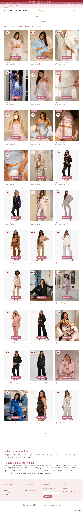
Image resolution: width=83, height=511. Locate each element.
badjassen (73, 468)
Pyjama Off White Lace (35, 183)
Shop (11, 10)
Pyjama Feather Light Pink (62, 303)
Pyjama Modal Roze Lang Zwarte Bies (64, 383)
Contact (26, 487)
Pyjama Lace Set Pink (35, 103)
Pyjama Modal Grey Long (61, 223)
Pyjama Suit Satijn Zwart (36, 343)
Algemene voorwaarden (30, 490)
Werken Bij (7, 490)
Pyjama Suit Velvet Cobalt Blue (12, 423)
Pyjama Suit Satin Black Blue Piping (39, 383)
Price (5, 26)
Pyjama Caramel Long (60, 343)
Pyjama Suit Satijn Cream (61, 423)
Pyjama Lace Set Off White (61, 103)
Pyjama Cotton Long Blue (36, 143)
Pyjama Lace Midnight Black (37, 423)
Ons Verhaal (7, 487)
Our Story (18, 10)
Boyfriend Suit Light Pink (10, 63)
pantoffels (64, 468)
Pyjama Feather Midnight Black (38, 303)
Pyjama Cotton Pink (60, 143)
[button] (79, 510)
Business (6, 494)
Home (6, 10)
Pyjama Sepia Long (9, 263)
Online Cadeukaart (9, 488)
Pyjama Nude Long (9, 303)
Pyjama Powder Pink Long (11, 343)
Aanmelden (74, 10)
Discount (39, 26)
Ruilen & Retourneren (30, 488)
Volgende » (45, 433)
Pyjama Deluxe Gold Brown (37, 263)
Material (19, 26)
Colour (12, 26)
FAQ (25, 492)
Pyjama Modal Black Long (11, 383)
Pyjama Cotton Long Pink (10, 143)
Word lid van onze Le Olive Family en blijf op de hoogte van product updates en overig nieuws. (51, 488)
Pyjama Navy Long (9, 223)
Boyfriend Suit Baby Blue (36, 63)
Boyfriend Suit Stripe (9, 103)
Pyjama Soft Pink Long (35, 223)
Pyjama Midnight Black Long (62, 183)
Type (33, 26)
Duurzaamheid (8, 496)
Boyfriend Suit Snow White (62, 63)
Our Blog (25, 10)
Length (27, 26)
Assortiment (7, 492)
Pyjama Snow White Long (61, 263)
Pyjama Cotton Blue (9, 183)
